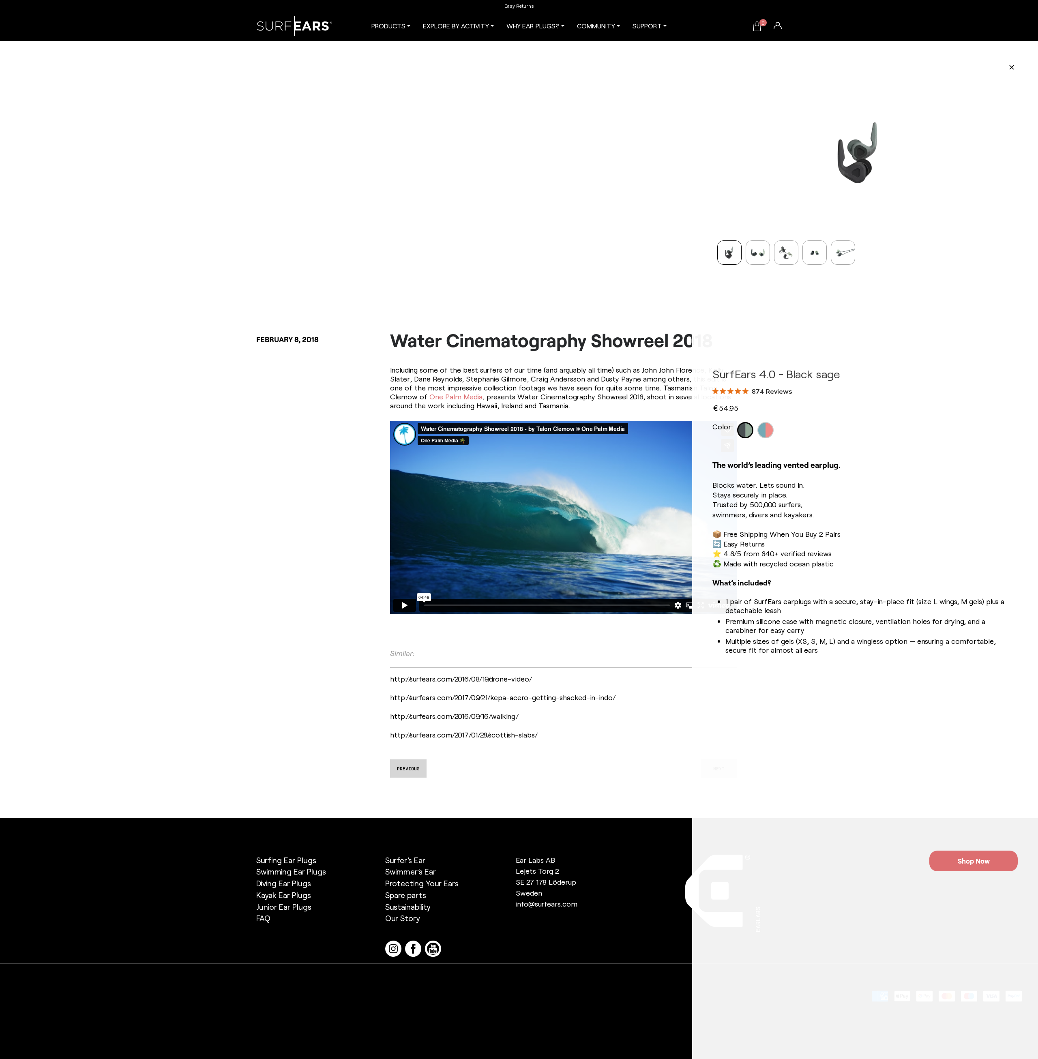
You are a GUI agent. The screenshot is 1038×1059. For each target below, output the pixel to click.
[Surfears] (294, 26)
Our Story (402, 918)
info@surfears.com (546, 903)
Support (647, 26)
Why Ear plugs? (532, 26)
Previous (408, 768)
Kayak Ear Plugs (283, 895)
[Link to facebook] (415, 947)
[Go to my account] (778, 25)
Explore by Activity (456, 26)
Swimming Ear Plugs (291, 871)
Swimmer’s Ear (410, 871)
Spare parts (405, 895)
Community (596, 26)
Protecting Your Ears (422, 883)
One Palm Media (456, 396)
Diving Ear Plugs (283, 883)
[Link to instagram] (395, 947)
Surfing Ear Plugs (286, 860)
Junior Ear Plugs (283, 906)
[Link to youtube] (434, 947)
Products (388, 26)
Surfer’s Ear (405, 860)
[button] (726, 145)
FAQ (263, 918)
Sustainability (408, 906)
